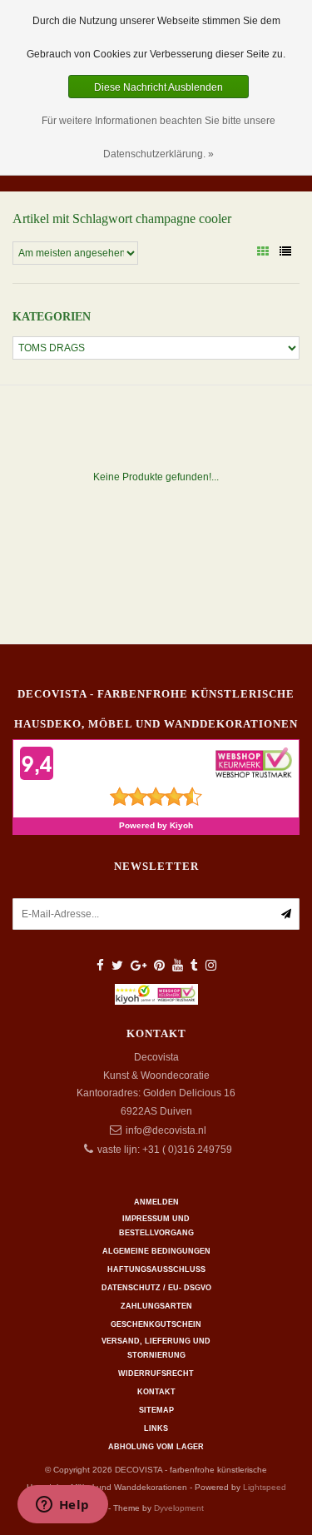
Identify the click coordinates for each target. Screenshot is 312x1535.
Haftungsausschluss (156, 1269)
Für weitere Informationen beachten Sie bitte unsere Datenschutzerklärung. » (158, 137)
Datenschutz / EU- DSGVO (156, 1288)
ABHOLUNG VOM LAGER (156, 1447)
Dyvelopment (179, 1508)
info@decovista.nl (166, 1130)
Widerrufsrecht (156, 1373)
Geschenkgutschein (156, 1324)
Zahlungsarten (156, 1306)
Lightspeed (264, 1487)
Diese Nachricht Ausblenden (158, 87)
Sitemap (156, 1410)
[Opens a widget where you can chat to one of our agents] (62, 1506)
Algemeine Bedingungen (156, 1251)
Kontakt (156, 1392)
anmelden (156, 1202)
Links (156, 1428)
